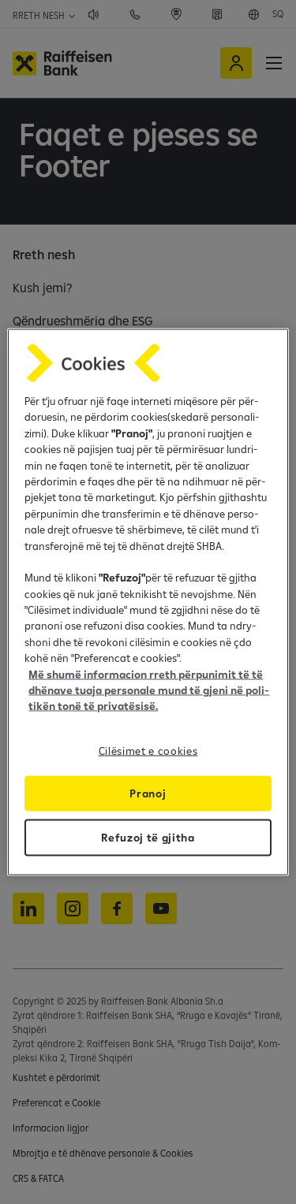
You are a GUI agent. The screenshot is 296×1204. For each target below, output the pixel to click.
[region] (147, 602)
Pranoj (147, 793)
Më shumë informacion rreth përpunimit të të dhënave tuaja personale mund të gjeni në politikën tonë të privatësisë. (148, 690)
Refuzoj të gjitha (148, 837)
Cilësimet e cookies (148, 750)
